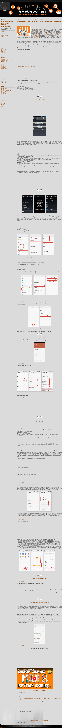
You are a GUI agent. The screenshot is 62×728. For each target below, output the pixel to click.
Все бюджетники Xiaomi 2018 (5, 77)
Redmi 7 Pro (3, 83)
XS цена (3, 37)
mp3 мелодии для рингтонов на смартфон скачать (39, 337)
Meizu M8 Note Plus (4, 88)
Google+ (1, 727)
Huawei (3, 57)
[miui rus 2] (35, 255)
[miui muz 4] (33, 326)
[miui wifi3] (49, 570)
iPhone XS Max (3, 38)
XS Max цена (4, 39)
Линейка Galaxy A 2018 (4, 53)
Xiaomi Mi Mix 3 (3, 81)
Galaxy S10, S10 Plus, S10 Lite (5, 45)
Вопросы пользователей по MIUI (23, 77)
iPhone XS (2, 36)
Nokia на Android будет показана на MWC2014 (31, 714)
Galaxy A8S (3, 50)
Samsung (3, 43)
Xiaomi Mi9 (3, 79)
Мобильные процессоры (7, 21)
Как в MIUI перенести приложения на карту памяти (26, 66)
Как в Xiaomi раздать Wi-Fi (22, 74)
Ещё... (2, 106)
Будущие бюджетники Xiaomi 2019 (6, 78)
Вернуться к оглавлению (20, 260)
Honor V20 (2, 64)
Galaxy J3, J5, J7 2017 (4, 54)
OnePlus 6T (3, 103)
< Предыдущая (35, 690)
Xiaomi (2, 74)
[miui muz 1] (26, 295)
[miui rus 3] (48, 255)
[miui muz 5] (45, 326)
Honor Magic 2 (3, 67)
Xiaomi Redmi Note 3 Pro (57, 34)
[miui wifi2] (37, 570)
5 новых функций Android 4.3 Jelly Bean (30, 718)
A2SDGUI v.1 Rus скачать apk (39, 99)
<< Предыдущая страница (34, 720)
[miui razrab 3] (47, 391)
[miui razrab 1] (22, 391)
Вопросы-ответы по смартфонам (5, 24)
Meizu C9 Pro (3, 92)
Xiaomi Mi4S (37, 36)
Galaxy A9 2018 (3, 51)
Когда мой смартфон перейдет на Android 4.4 (31, 715)
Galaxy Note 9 (3, 46)
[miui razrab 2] (35, 391)
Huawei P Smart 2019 (4, 70)
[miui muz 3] (52, 295)
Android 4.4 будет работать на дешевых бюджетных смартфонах (34, 716)
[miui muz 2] (39, 295)
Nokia (2, 95)
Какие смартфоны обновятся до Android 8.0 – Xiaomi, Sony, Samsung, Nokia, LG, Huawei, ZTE (38, 700)
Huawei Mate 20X (4, 61)
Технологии (24, 24)
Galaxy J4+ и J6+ (3, 55)
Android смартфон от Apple (28, 713)
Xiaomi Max (36, 37)
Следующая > (43, 690)
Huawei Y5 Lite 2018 (4, 71)
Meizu (2, 86)
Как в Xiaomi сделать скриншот (23, 73)
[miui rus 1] (23, 255)
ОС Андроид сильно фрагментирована (30, 717)
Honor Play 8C (3, 66)
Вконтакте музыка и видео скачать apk (39, 578)
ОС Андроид (22, 19)
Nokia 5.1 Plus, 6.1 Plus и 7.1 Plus (6, 98)
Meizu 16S (2, 89)
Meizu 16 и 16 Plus (4, 91)
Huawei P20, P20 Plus (4, 63)
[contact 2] (45, 511)
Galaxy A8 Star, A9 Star (4, 49)
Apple (2, 31)
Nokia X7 (2, 97)
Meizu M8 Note (3, 93)
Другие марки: (4, 100)
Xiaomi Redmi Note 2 (39, 30)
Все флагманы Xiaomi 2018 (5, 76)
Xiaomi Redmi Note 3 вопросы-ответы (30, 47)
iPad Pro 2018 (3, 33)
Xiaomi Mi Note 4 (4, 82)
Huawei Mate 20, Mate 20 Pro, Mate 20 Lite (7, 59)
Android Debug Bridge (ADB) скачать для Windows (39, 419)
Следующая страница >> (45, 720)
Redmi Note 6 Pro (4, 84)
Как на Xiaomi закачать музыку (23, 76)
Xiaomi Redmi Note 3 (44, 33)
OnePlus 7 (2, 102)
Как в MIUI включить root (22, 67)
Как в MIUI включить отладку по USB (24, 70)
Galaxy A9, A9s (3, 48)
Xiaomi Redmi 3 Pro (45, 34)
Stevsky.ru (18, 19)
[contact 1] (33, 511)
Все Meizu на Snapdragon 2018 (6, 90)
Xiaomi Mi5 (35, 35)
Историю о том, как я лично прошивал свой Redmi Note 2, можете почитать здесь (29, 222)
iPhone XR (2, 40)
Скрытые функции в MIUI (22, 78)
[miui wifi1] (24, 570)
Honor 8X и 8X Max (4, 68)
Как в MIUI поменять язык (22, 68)
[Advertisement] (39, 108)
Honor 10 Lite (3, 65)
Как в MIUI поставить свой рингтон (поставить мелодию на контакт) (29, 69)
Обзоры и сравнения (6, 26)
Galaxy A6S (3, 52)
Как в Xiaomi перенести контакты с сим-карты (25, 75)
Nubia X (2, 104)
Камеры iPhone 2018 (4, 35)
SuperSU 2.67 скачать (39, 193)
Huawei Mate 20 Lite (4, 60)
